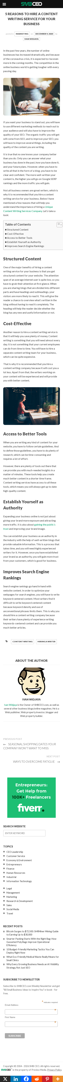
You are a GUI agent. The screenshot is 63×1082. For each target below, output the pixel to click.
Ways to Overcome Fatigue (36, 761)
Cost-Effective (15, 233)
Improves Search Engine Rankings (25, 245)
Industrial (11, 877)
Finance (10, 868)
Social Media (12, 909)
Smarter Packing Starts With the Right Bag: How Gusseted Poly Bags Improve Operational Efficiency (31, 942)
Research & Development (19, 901)
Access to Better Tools (19, 237)
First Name (30, 1017)
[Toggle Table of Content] (58, 224)
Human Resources (15, 872)
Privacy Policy (54, 1069)
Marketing (22, 34)
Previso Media (39, 1069)
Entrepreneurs (14, 864)
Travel (9, 913)
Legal (9, 888)
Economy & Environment (19, 860)
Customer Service (15, 856)
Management (13, 892)
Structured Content (17, 229)
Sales (9, 905)
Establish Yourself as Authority (24, 241)
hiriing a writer (46, 641)
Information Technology (19, 881)
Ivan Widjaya (31, 39)
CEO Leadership (14, 852)
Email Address (30, 1005)
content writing (22, 641)
